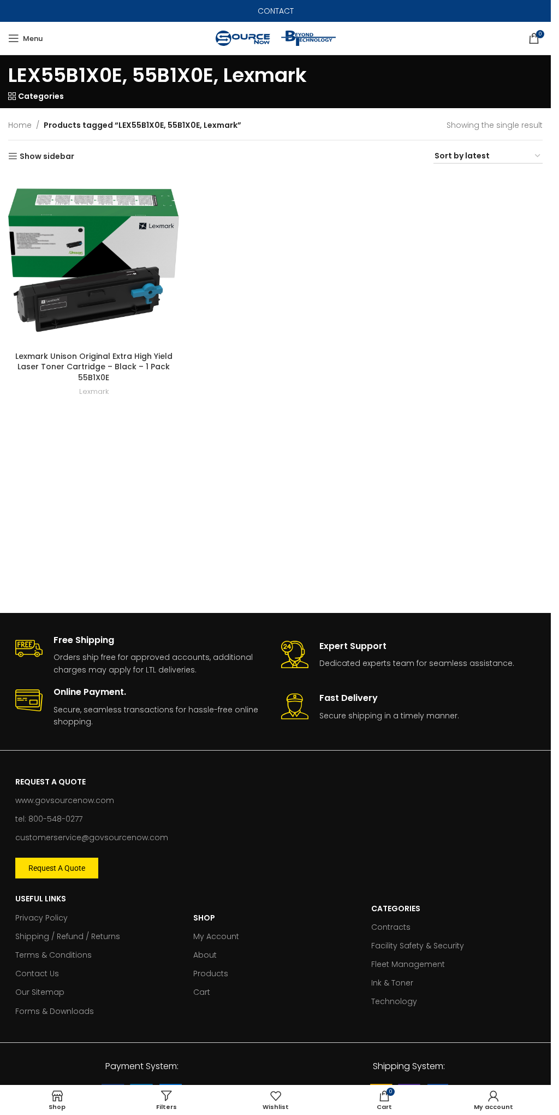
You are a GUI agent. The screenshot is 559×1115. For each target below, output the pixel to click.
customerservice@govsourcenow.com (91, 837)
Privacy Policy (41, 917)
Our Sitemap (39, 992)
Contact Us (37, 973)
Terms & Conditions (53, 954)
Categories (395, 908)
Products (210, 973)
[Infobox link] (142, 655)
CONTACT (276, 10)
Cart (201, 992)
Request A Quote (50, 781)
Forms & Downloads (54, 1011)
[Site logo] (243, 37)
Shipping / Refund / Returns (67, 936)
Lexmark (94, 391)
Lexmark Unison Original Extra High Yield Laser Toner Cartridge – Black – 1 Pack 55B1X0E (94, 367)
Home (20, 125)
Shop (204, 917)
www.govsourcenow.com (64, 800)
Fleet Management (408, 964)
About (205, 954)
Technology (394, 1001)
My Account (216, 936)
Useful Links (40, 898)
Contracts (391, 927)
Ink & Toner (392, 982)
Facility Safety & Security (417, 945)
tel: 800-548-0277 (48, 818)
